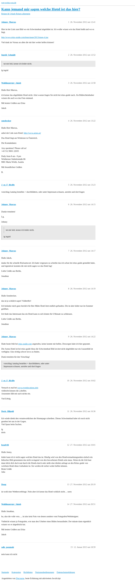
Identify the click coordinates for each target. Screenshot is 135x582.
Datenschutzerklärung (66, 572)
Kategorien (16, 572)
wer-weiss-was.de (8, 3)
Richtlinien (28, 572)
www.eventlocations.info (27, 388)
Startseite (5, 572)
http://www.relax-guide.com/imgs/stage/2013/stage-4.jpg (24, 37)
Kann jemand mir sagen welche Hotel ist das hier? (40, 9)
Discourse (20, 578)
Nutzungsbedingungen (44, 572)
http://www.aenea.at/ (32, 133)
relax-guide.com (25, 344)
